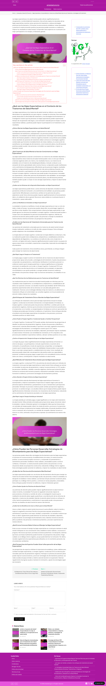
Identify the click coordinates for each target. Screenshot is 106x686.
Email (33, 608)
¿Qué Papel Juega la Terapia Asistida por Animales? (28, 89)
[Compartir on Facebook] (87, 684)
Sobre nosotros (58, 9)
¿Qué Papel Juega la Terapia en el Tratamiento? (27, 77)
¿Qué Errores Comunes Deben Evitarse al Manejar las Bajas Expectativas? (33, 100)
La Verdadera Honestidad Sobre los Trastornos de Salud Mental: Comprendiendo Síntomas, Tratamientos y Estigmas (71, 668)
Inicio (14, 5)
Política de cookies (17, 674)
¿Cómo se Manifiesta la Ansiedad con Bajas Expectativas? (29, 74)
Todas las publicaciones (86, 5)
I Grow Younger (86, 63)
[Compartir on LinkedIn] (92, 684)
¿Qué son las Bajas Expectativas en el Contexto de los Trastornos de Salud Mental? (36, 67)
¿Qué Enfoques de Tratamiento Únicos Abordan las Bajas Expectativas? (33, 81)
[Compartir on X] (89, 684)
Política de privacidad (17, 669)
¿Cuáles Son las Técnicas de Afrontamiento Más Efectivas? (29, 95)
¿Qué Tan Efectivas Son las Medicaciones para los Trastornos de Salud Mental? (34, 79)
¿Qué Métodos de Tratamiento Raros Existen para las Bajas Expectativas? (33, 86)
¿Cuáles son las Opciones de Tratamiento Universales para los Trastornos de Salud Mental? (37, 76)
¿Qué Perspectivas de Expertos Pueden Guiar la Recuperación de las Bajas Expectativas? (37, 101)
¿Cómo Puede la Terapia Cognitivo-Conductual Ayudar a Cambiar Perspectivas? (34, 82)
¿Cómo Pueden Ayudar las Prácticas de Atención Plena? (29, 96)
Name (16, 608)
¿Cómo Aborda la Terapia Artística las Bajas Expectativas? (29, 87)
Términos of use (16, 672)
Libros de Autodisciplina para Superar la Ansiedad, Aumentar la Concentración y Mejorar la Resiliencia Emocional (71, 677)
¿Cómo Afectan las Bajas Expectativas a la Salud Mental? (29, 69)
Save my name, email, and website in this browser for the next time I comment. (36, 614)
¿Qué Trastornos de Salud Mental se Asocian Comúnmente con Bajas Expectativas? (36, 71)
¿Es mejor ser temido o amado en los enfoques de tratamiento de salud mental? (73, 663)
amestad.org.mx (53, 5)
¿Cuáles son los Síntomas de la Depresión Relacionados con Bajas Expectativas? (34, 72)
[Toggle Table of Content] (63, 65)
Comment (17, 590)
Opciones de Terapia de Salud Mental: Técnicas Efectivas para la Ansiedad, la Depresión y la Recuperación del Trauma (74, 659)
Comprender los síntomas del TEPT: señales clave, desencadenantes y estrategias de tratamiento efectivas (83, 30)
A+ (13, 1)
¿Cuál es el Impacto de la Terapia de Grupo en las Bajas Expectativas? (32, 84)
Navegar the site (16, 666)
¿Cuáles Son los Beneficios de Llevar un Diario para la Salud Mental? (32, 98)
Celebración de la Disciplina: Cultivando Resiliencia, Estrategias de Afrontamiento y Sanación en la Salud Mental (72, 672)
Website (51, 608)
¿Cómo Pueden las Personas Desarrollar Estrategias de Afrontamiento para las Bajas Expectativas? (36, 92)
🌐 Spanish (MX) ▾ (99, 683)
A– (17, 1)
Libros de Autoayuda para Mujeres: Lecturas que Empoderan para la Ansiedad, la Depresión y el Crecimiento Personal (83, 84)
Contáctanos (47, 9)
